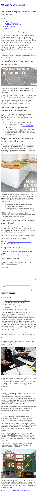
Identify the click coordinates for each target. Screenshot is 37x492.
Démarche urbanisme (13, 5)
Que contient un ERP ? (11, 304)
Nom (2, 283)
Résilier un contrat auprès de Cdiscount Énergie (15, 255)
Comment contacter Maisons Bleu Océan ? (17, 301)
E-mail (3, 286)
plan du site (16, 490)
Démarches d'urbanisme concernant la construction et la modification (16, 242)
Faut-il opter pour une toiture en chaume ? (17, 309)
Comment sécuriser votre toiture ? (15, 302)
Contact (7, 28)
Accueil (7, 21)
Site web (3, 290)
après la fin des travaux (29, 95)
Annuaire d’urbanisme (11, 23)
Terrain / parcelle (10, 26)
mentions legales (25, 490)
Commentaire (5, 267)
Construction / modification (13, 25)
